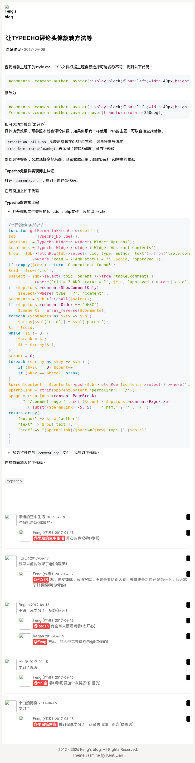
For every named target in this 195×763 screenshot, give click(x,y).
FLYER (24, 558)
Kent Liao (114, 755)
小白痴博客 (28, 703)
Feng (37, 532)
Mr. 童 (23, 661)
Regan (24, 605)
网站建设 (13, 49)
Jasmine (92, 755)
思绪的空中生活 (32, 517)
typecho (14, 481)
